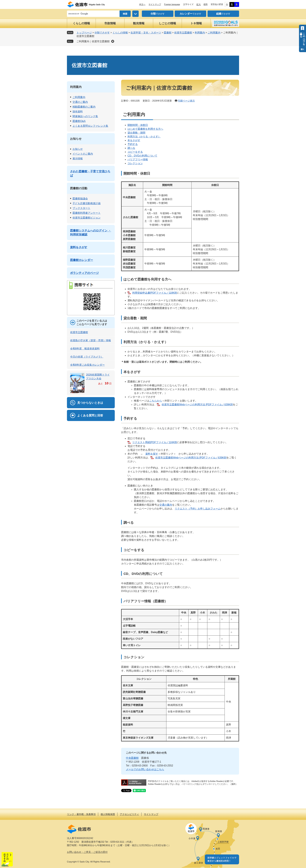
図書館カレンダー (81, 260)
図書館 (167, 32)
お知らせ (76, 138)
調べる (131, 148)
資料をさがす (78, 247)
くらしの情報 (81, 23)
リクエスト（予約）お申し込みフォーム (198, 508)
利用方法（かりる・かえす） (144, 136)
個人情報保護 (108, 814)
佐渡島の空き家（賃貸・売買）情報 (90, 340)
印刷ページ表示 (186, 100)
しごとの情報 (167, 23)
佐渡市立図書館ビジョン (87, 217)
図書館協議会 (80, 198)
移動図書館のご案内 (84, 106)
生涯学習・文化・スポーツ (146, 32)
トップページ (84, 32)
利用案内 (200, 32)
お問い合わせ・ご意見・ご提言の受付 (87, 852)
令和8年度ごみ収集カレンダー (87, 364)
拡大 (198, 4)
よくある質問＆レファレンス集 (90, 126)
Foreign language (172, 4)
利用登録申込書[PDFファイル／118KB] (154, 292)
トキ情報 (196, 23)
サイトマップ (155, 4)
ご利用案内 (214, 32)
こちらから (155, 400)
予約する (132, 144)
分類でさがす (102, 32)
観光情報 (139, 23)
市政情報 (110, 23)
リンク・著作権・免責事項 (81, 814)
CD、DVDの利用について (142, 155)
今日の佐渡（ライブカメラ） (86, 356)
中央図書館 (132, 758)
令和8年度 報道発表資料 (85, 348)
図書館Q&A (79, 121)
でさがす (158, 13)
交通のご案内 (80, 102)
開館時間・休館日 (137, 125)
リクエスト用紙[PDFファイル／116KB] (154, 442)
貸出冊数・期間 (136, 132)
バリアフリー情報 (137, 159)
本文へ (142, 4)
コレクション (135, 163)
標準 (206, 4)
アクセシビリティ (129, 814)
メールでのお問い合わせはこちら (145, 769)
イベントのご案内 (83, 153)
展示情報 (78, 158)
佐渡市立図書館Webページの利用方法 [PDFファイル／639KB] (197, 404)
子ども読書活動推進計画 (87, 203)
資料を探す (151, 453)
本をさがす (133, 140)
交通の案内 (165, 504)
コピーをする (135, 151)
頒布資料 (78, 111)
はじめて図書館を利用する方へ (145, 129)
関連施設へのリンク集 (85, 116)
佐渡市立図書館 (183, 32)
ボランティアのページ (84, 273)
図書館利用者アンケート (87, 213)
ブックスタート (81, 208)
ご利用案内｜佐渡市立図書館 (93, 41)
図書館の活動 (78, 188)
